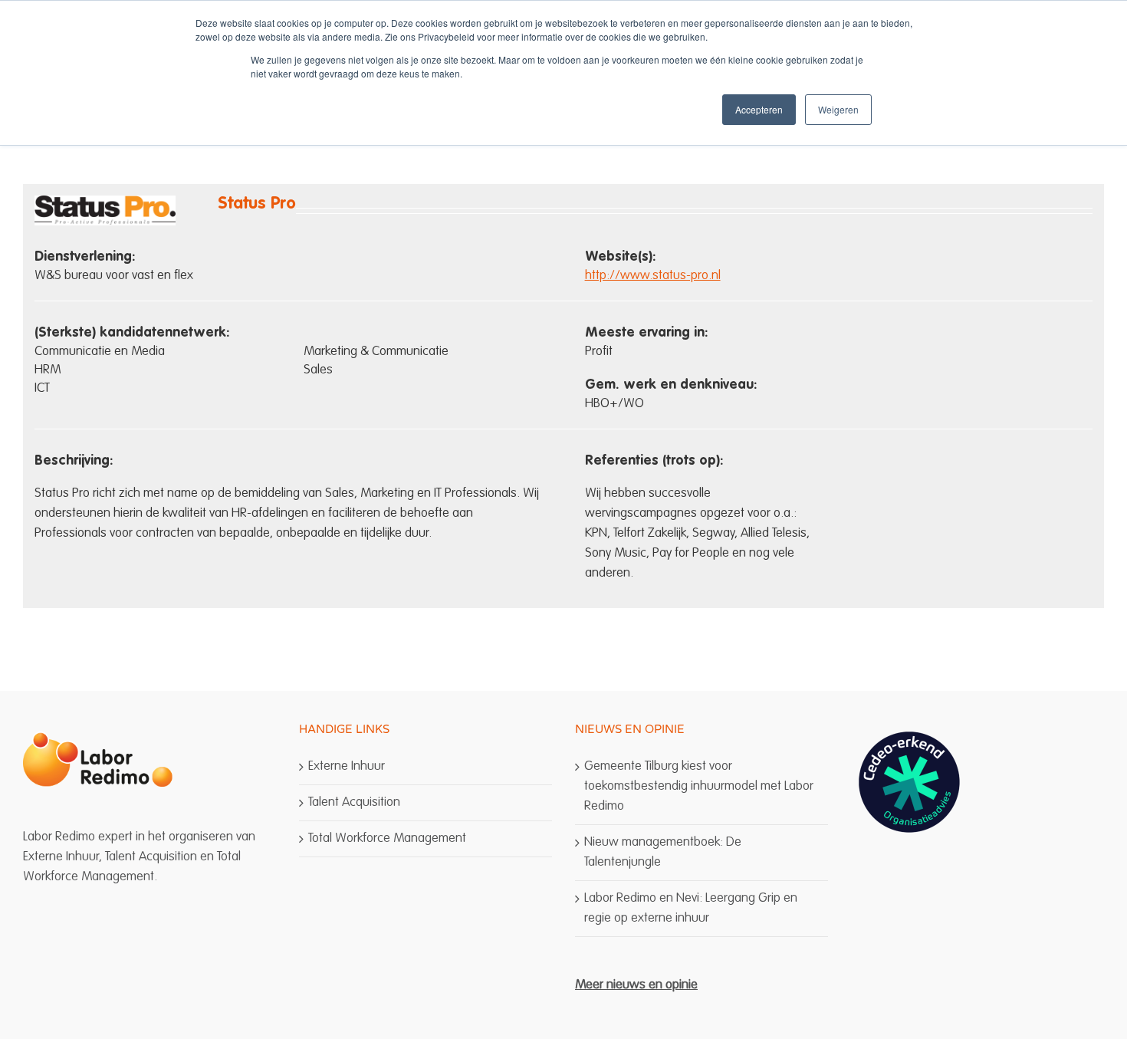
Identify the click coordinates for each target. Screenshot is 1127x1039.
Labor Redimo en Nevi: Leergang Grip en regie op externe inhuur (690, 908)
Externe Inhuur (346, 766)
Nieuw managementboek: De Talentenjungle (662, 852)
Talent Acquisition (354, 802)
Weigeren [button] (838, 109)
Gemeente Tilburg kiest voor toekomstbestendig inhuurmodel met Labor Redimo (698, 786)
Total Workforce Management (387, 838)
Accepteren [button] (759, 109)
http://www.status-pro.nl (653, 275)
